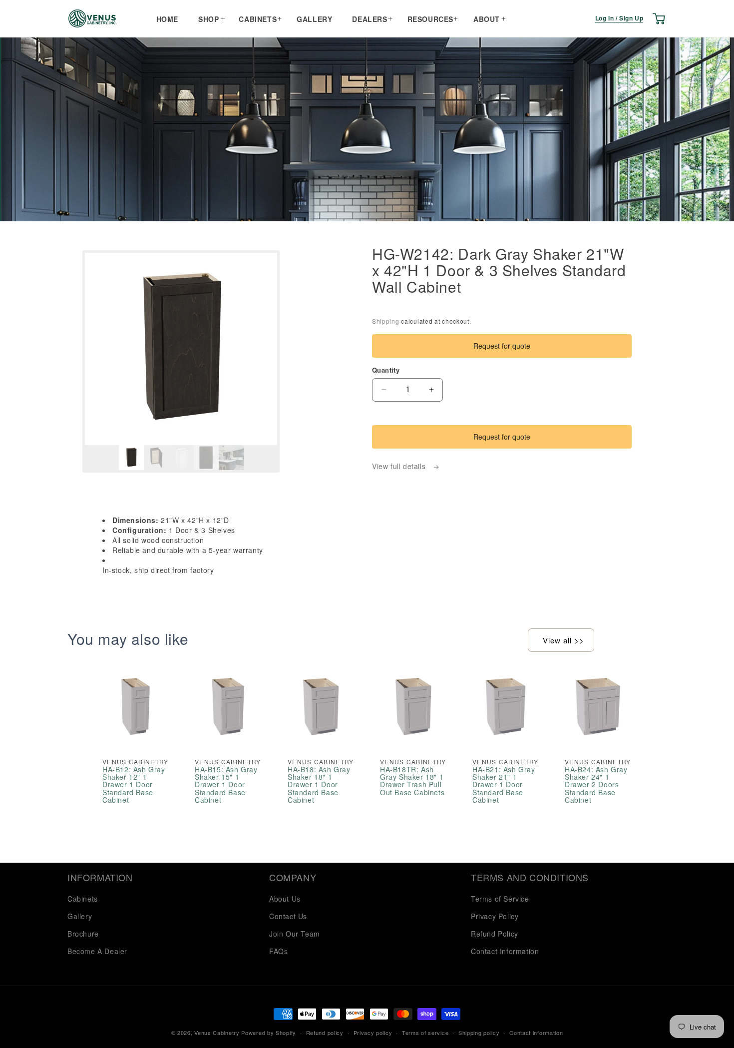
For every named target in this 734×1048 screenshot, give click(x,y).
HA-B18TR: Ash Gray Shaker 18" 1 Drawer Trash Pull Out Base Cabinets (412, 781)
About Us (285, 899)
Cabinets (258, 19)
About (486, 19)
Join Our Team (294, 934)
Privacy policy (373, 1033)
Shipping (385, 321)
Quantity (385, 370)
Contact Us (288, 916)
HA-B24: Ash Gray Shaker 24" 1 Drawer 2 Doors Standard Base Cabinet (596, 785)
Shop (208, 19)
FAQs (278, 951)
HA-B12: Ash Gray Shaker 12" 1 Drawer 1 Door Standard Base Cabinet (133, 785)
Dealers (369, 19)
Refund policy (325, 1033)
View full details (400, 466)
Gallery (314, 19)
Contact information (536, 1033)
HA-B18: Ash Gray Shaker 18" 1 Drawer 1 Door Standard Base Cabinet (319, 785)
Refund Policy (494, 934)
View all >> (563, 640)
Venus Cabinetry (217, 1033)
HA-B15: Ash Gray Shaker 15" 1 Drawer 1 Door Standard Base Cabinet (226, 785)
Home (167, 19)
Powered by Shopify (268, 1033)
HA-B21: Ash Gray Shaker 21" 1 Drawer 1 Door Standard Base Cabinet (503, 785)
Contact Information (505, 951)
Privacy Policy (494, 916)
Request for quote (501, 346)
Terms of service (425, 1033)
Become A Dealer (97, 951)
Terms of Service (500, 899)
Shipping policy (479, 1033)
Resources (430, 19)
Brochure (83, 934)
